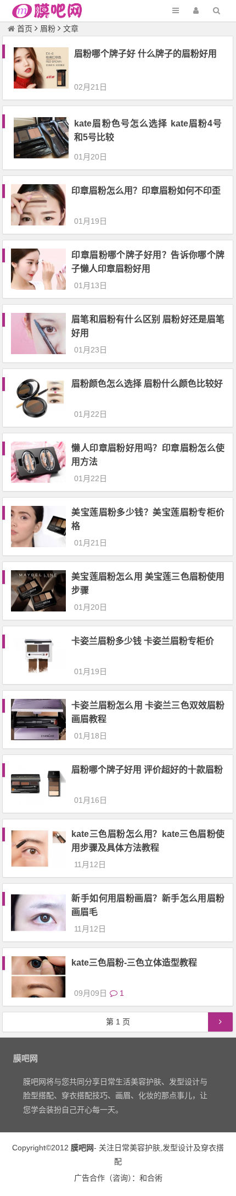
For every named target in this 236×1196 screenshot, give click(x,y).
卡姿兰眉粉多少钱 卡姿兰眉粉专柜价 (142, 641)
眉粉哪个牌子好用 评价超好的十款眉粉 (147, 769)
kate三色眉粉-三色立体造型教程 (134, 962)
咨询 (120, 1177)
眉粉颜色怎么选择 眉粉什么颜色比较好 (147, 383)
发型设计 (177, 1147)
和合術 (150, 1177)
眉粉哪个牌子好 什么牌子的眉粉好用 (145, 53)
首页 (24, 28)
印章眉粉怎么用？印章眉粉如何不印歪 (146, 190)
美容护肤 (145, 1147)
